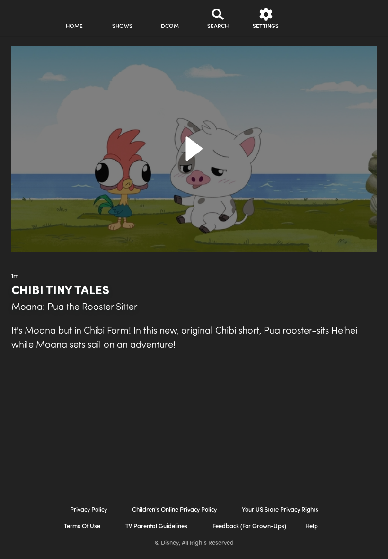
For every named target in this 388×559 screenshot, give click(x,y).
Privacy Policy (88, 510)
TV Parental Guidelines (156, 526)
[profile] (314, 18)
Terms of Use (82, 526)
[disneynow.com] (25, 14)
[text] (14, 276)
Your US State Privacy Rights (280, 510)
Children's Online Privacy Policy (174, 510)
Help (311, 526)
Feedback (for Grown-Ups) (249, 526)
